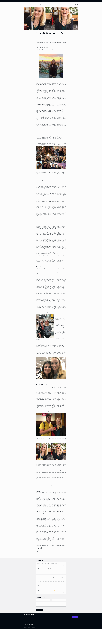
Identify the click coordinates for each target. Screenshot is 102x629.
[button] (40, 4)
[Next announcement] (78, 1)
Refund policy (39, 627)
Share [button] (37, 551)
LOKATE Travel (28, 627)
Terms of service (49, 627)
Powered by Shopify (33, 627)
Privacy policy (44, 627)
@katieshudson (40, 548)
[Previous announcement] (24, 1)
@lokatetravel (40, 547)
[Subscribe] (38, 617)
